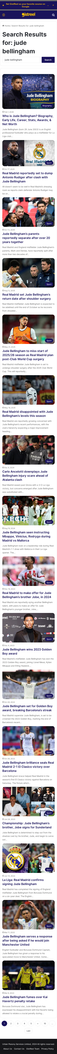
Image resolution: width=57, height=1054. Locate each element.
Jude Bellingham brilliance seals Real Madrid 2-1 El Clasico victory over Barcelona (28, 767)
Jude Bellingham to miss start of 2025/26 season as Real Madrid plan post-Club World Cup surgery (27, 355)
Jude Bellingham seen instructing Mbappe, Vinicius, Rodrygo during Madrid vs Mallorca (26, 536)
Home (7, 26)
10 (45, 1023)
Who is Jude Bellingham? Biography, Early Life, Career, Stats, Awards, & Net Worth (27, 120)
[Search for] (53, 16)
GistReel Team (32, 1049)
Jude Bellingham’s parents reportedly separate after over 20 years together (26, 238)
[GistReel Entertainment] (28, 15)
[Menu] (3, 16)
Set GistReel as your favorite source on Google (25, 5)
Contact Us (19, 1049)
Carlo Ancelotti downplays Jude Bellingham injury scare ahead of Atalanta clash (25, 476)
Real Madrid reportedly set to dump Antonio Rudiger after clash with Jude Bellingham (27, 177)
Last (28, 1031)
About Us (7, 1049)
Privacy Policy (47, 1049)
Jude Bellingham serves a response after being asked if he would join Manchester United (27, 940)
